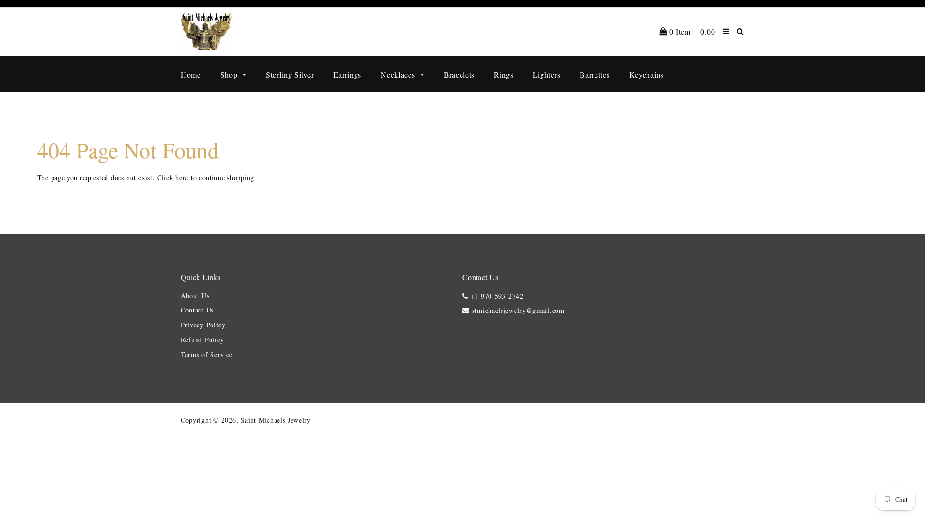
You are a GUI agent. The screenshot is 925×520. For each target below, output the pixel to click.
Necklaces (399, 74)
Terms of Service (207, 354)
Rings (504, 74)
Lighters (547, 74)
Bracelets (459, 74)
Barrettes (594, 74)
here (181, 177)
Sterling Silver (290, 74)
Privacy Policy (203, 324)
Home (191, 74)
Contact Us (197, 309)
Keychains (646, 74)
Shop (230, 74)
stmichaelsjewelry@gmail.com (518, 310)
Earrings (347, 74)
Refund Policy (202, 339)
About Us (195, 295)
